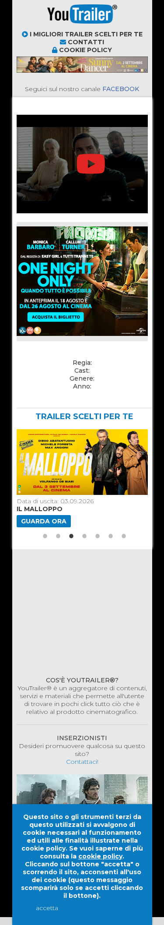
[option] (81, 375)
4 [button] (84, 432)
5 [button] (97, 432)
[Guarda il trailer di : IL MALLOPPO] (81, 359)
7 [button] (123, 432)
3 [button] (71, 432)
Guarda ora (43, 418)
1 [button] (45, 432)
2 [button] (58, 432)
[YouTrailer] (52, 26)
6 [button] (110, 432)
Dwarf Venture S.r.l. (73, 793)
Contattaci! (82, 658)
